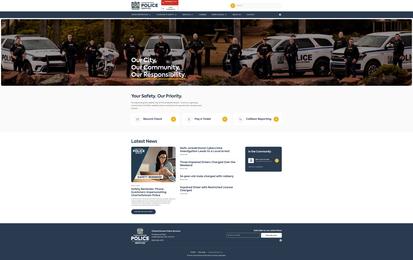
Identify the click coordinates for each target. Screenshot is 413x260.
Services (186, 14)
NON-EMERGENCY (170, 8)
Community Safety (165, 14)
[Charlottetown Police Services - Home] (144, 5)
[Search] (232, 5)
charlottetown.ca (215, 252)
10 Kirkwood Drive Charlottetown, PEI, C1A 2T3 (163, 236)
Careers (202, 14)
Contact (250, 14)
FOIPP (193, 252)
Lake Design (222, 255)
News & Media (218, 14)
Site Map (202, 252)
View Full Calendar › (255, 167)
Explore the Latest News (143, 211)
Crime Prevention (139, 14)
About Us (237, 14)
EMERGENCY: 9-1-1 (171, 2)
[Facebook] (280, 15)
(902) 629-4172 (158, 240)
